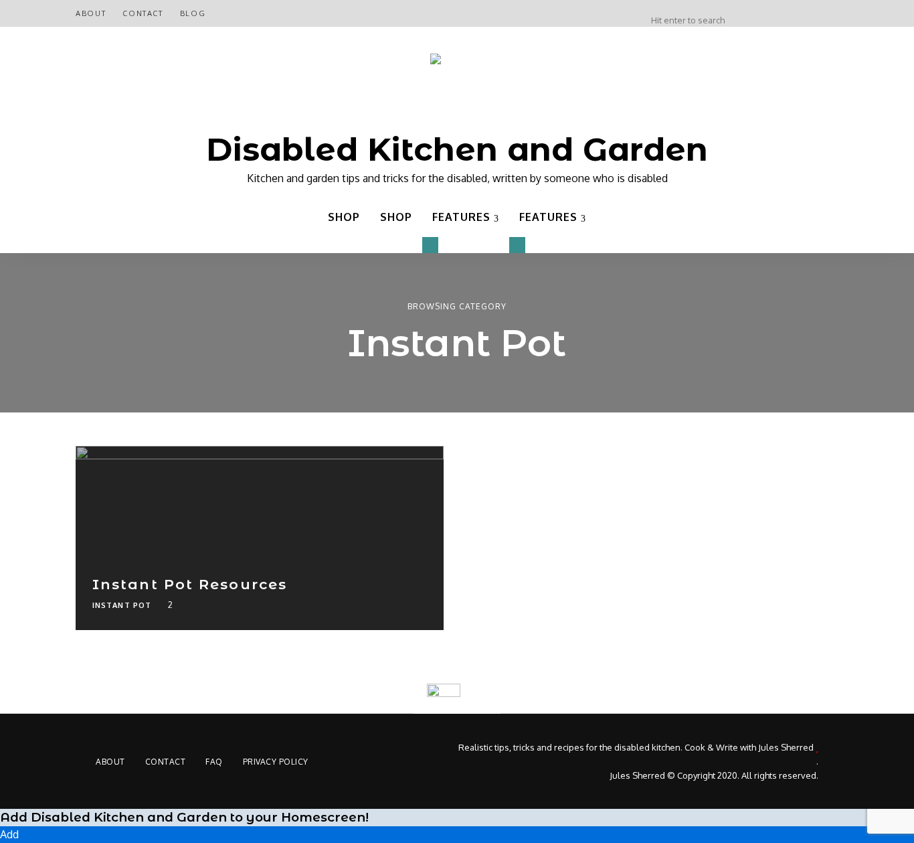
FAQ (214, 762)
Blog (193, 13)
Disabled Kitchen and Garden (457, 150)
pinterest (806, 13)
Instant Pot (121, 605)
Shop (344, 217)
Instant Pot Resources (189, 584)
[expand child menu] (430, 245)
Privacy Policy (275, 762)
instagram (779, 13)
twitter (752, 13)
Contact (142, 13)
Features (461, 217)
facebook (833, 13)
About (91, 13)
